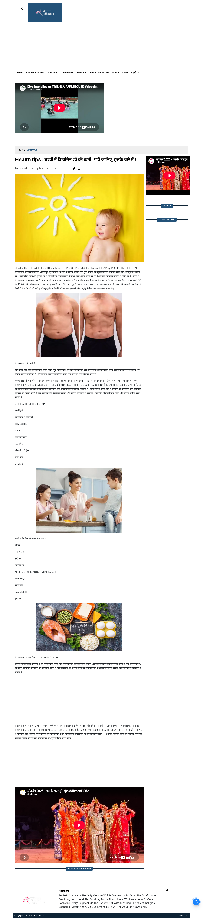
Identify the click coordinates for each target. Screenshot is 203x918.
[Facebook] (167, 891)
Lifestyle (51, 72)
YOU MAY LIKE (166, 219)
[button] (17, 9)
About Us (64, 890)
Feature (81, 72)
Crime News (67, 72)
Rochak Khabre (35, 72)
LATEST (167, 205)
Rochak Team (27, 168)
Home (19, 72)
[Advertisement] (101, 45)
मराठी (133, 72)
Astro (125, 72)
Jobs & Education (99, 72)
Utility (115, 72)
